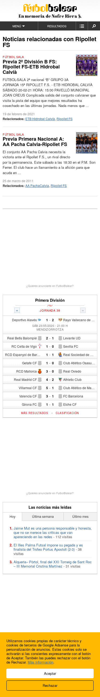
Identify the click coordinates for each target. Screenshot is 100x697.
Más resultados (34, 413)
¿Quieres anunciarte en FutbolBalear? (50, 286)
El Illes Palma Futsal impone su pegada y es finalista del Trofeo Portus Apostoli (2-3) (48, 547)
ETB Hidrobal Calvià (40, 118)
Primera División (50, 300)
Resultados (56, 26)
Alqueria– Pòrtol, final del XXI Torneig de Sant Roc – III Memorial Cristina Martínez (53, 564)
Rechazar (50, 685)
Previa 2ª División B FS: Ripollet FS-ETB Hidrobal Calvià (31, 67)
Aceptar (50, 673)
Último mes (80, 516)
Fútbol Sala (13, 57)
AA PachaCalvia (37, 185)
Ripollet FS (65, 118)
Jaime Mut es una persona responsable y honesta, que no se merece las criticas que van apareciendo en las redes (53, 532)
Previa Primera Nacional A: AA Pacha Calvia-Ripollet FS (35, 141)
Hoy (12, 516)
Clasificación (67, 413)
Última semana (43, 516)
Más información (40, 662)
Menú (17, 26)
